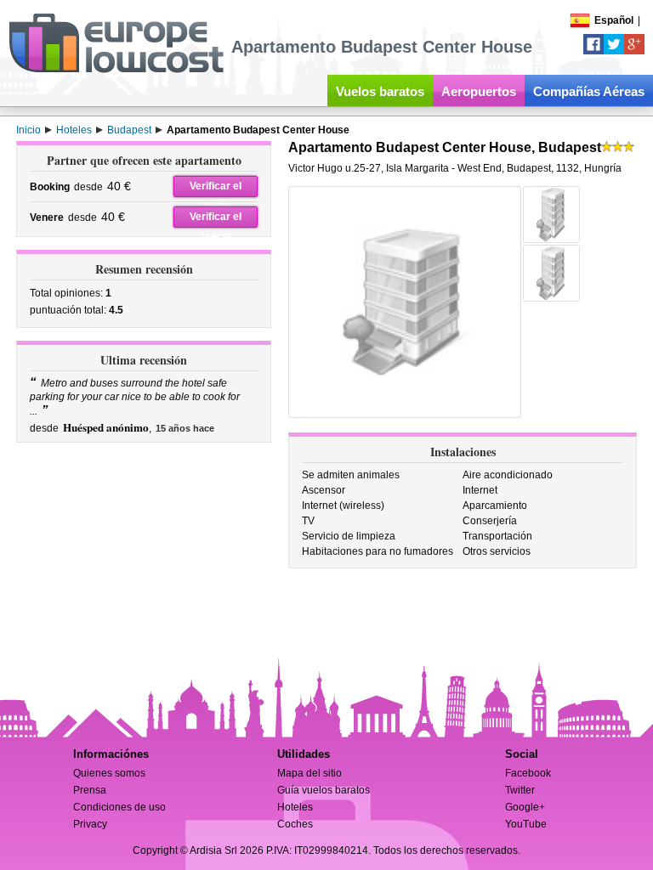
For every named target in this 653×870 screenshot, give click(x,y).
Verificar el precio (215, 188)
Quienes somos (109, 773)
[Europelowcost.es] (116, 70)
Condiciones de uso (119, 807)
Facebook (528, 773)
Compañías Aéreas (588, 91)
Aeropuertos (478, 91)
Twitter (520, 790)
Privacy (90, 824)
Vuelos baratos (380, 91)
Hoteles (295, 807)
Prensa (89, 790)
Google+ (525, 807)
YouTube (526, 824)
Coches (295, 824)
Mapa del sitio (309, 773)
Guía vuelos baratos (323, 790)
